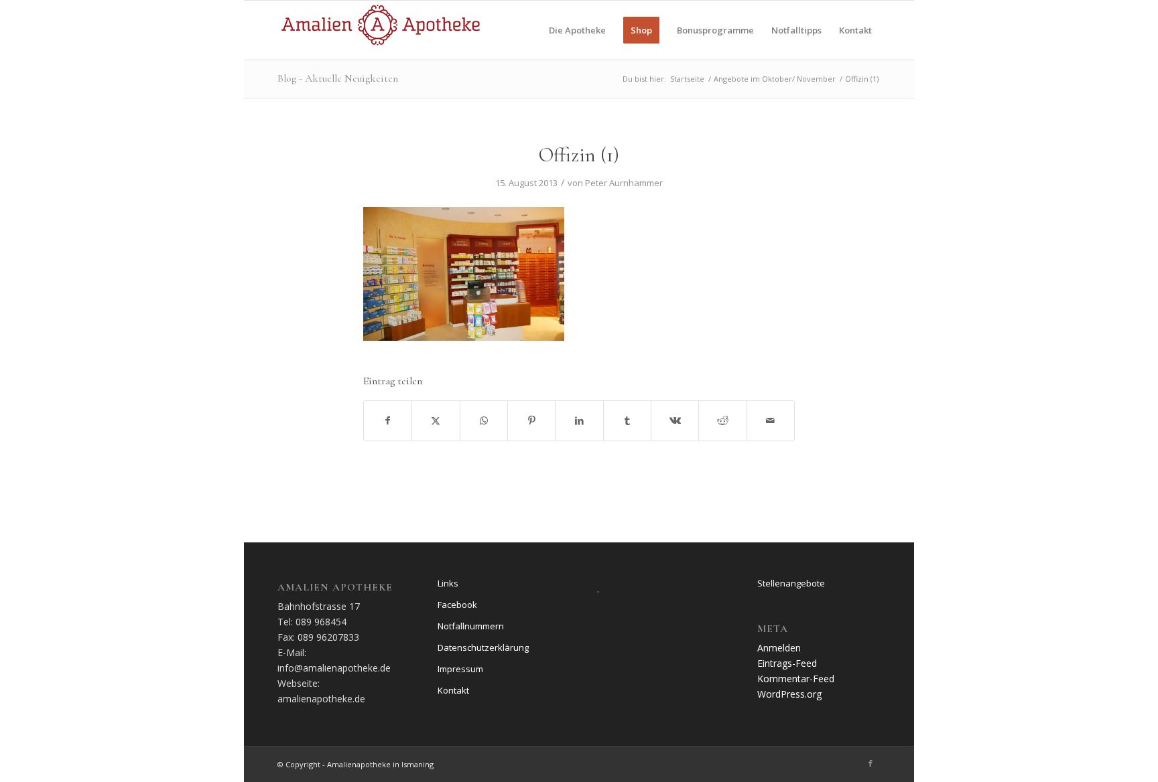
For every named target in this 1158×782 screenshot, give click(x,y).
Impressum (460, 669)
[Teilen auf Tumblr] (627, 420)
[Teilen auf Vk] (674, 420)
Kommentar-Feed (795, 678)
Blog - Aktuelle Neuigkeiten (337, 78)
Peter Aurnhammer (624, 183)
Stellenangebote (791, 583)
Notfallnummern (471, 626)
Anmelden (779, 647)
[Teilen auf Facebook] (387, 420)
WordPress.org (789, 694)
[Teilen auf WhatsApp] (483, 420)
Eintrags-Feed (787, 663)
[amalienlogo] (380, 30)
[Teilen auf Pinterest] (531, 420)
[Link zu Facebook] (870, 763)
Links (448, 583)
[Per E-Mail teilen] (770, 420)
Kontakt (453, 690)
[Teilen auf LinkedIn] (579, 420)
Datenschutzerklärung (483, 647)
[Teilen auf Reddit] (722, 420)
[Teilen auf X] (435, 420)
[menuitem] (577, 30)
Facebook (457, 605)
